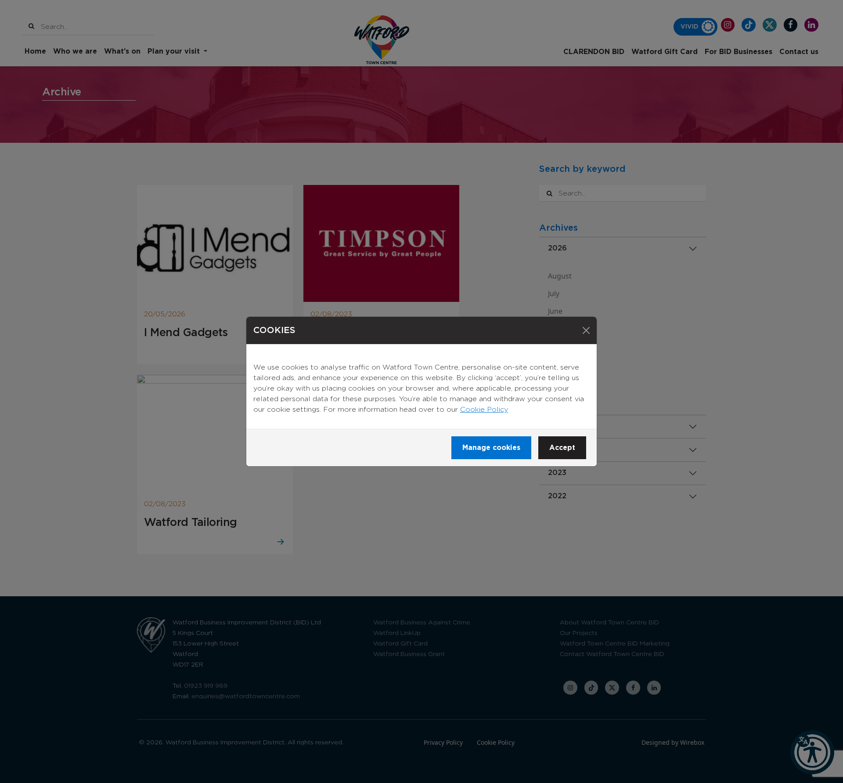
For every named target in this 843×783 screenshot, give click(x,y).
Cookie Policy (484, 409)
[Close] (586, 330)
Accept (562, 447)
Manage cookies (491, 447)
